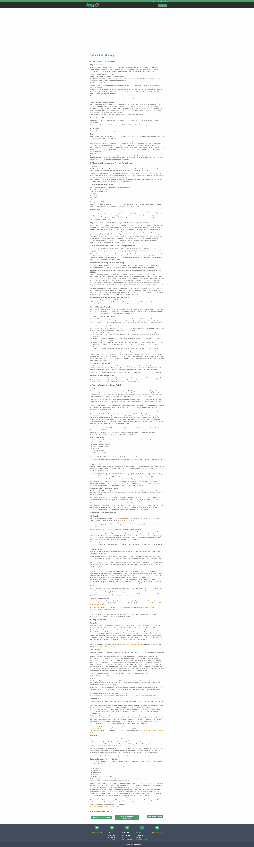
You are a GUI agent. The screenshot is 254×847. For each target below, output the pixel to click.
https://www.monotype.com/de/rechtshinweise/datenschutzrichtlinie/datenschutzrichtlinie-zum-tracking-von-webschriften (123, 695)
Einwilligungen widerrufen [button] (155, 816)
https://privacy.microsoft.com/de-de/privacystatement (104, 806)
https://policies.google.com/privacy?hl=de (105, 646)
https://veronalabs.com (128, 520)
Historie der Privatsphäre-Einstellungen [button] (127, 817)
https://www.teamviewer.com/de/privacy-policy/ (103, 745)
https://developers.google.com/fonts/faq (131, 644)
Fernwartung (162, 5)
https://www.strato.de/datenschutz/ (140, 141)
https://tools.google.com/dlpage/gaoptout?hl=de (128, 595)
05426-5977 (156, 1)
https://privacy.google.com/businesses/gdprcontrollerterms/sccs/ (143, 728)
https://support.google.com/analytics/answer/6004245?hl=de (106, 609)
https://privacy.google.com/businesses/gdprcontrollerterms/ (106, 728)
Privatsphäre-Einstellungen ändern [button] (101, 817)
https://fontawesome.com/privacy (99, 675)
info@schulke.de (164, 1)
